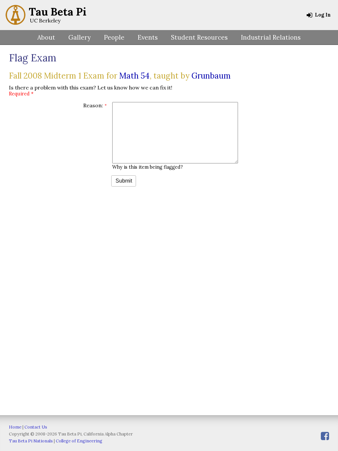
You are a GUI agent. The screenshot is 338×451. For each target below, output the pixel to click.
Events (148, 37)
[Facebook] (325, 436)
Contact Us (35, 427)
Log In (322, 15)
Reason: (93, 105)
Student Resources (199, 37)
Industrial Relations (271, 37)
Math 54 (134, 76)
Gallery (79, 37)
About (46, 37)
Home (15, 427)
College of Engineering (79, 441)
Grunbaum (211, 76)
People (114, 37)
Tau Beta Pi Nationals (31, 441)
